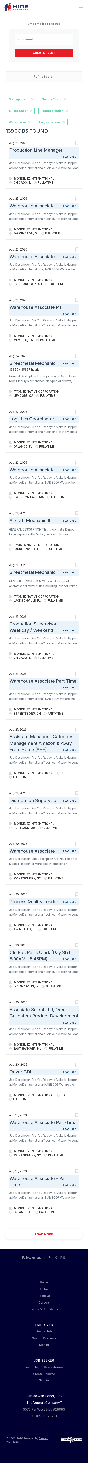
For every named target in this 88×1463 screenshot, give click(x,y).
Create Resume (44, 1374)
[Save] (77, 143)
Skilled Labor (18, 110)
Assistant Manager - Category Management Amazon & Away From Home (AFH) (41, 743)
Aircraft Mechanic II (30, 520)
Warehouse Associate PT (36, 307)
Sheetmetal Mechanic (32, 363)
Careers (44, 1302)
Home (44, 1282)
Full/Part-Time (50, 122)
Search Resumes (44, 1338)
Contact (44, 1289)
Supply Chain (51, 99)
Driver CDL (21, 1071)
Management (18, 99)
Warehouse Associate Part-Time (43, 681)
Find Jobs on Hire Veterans (44, 1367)
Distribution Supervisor (34, 800)
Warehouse (17, 122)
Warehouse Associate (32, 205)
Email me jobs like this (44, 23)
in (45, 1257)
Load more (44, 1234)
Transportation (52, 110)
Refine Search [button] (44, 76)
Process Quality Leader (34, 901)
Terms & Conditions (44, 1309)
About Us (44, 1295)
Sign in (44, 1344)
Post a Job (44, 1331)
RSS (63, 1257)
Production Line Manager (36, 150)
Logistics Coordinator (32, 419)
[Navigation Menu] (81, 7)
